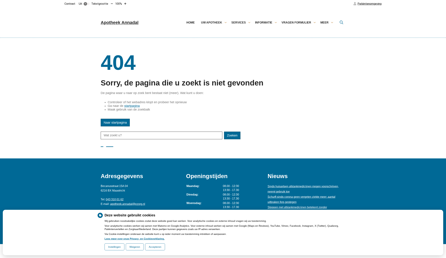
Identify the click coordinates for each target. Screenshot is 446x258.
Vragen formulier (296, 22)
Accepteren (155, 246)
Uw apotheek (211, 22)
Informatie (263, 22)
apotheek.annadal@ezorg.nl (127, 203)
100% (118, 3)
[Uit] (87, 4)
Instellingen (114, 246)
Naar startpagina (115, 122)
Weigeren (134, 246)
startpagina (132, 106)
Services (238, 22)
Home (190, 22)
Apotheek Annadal (120, 22)
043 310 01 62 (115, 199)
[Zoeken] (341, 22)
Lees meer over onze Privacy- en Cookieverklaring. (135, 238)
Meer (324, 22)
